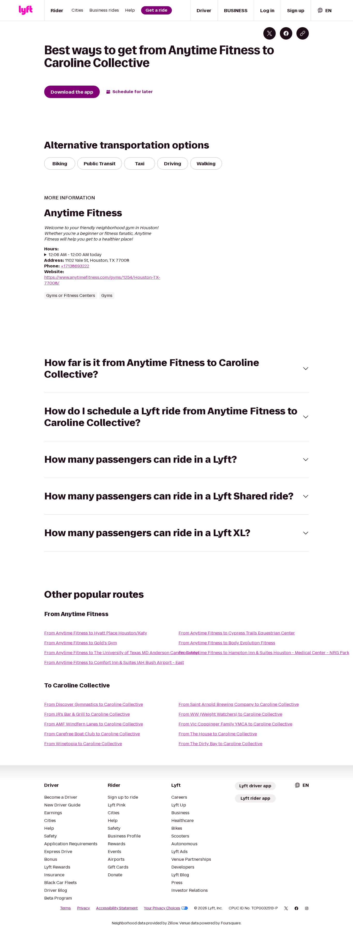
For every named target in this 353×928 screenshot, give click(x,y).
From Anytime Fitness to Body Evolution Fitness (227, 643)
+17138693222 (75, 266)
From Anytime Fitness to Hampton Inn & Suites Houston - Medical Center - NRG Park (264, 653)
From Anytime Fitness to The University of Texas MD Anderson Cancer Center (121, 653)
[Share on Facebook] (286, 33)
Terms (65, 908)
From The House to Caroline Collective (218, 734)
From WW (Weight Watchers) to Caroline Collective (230, 714)
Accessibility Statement (117, 908)
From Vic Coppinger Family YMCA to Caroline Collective (235, 724)
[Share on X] (269, 33)
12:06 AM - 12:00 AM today (75, 255)
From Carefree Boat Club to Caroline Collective (92, 734)
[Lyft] (25, 10)
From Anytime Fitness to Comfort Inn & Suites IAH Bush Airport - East (114, 662)
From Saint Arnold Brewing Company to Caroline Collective (239, 704)
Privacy (83, 908)
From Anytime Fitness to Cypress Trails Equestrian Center (237, 633)
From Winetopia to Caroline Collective (83, 744)
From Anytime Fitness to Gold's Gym (80, 643)
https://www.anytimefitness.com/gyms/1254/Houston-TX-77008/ (102, 280)
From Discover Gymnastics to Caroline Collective (93, 704)
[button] (176, 368)
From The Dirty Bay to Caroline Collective (220, 744)
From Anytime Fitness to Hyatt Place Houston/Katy (95, 633)
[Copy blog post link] (302, 33)
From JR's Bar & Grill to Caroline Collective (87, 714)
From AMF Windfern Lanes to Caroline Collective (93, 724)
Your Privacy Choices (162, 908)
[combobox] (324, 10)
